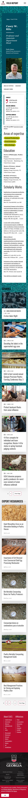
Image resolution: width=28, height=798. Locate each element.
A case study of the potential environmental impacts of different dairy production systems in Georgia (14, 224)
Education (18, 86)
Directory (20, 772)
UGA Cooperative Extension (20, 722)
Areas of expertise (9, 86)
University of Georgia (14, 760)
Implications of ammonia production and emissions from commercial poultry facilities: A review (14, 194)
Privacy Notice (7, 789)
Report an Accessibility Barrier (7, 781)
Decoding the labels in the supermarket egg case (13, 345)
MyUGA (7, 774)
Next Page (17, 493)
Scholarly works (8, 89)
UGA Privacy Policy (20, 777)
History (7, 724)
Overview (7, 722)
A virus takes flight (11, 315)
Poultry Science (10, 49)
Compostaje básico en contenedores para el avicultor (14, 624)
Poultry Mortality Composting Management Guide (13, 655)
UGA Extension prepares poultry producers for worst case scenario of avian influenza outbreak (13, 480)
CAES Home (8, 719)
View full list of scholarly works (12, 276)
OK (5, 795)
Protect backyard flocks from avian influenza (12, 408)
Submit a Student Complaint (20, 781)
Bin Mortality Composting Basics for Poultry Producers (13, 592)
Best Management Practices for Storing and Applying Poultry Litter (13, 688)
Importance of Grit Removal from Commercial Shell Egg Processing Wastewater (13, 560)
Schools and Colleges (7, 772)
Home (8, 19)
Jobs (6, 730)
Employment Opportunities (20, 774)
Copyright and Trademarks (7, 777)
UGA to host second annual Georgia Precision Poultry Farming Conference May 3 (13, 377)
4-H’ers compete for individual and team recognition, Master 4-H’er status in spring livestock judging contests (13, 443)
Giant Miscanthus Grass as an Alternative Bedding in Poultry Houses (14, 526)
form (15, 791)
